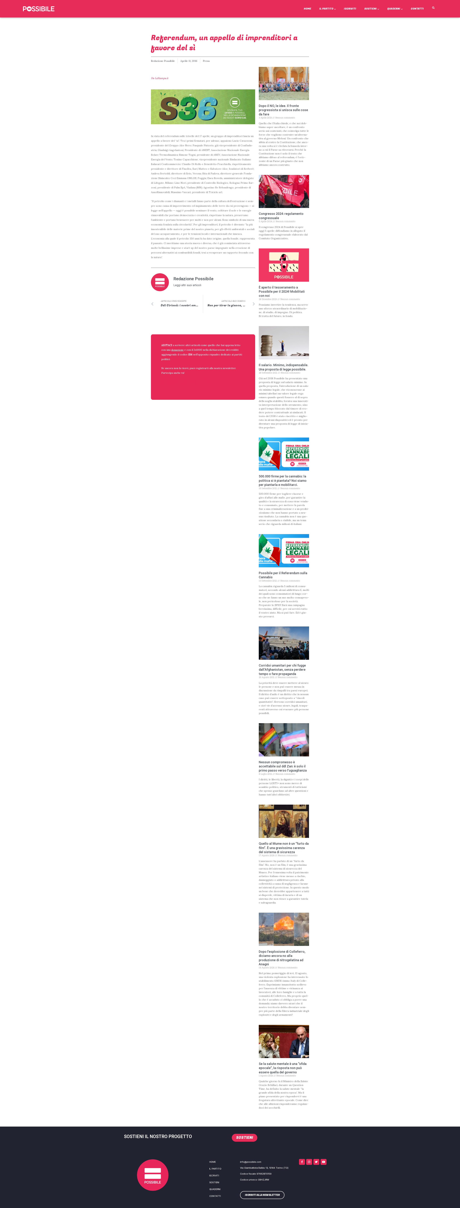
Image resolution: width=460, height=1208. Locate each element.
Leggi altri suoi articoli (187, 285)
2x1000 (198, 349)
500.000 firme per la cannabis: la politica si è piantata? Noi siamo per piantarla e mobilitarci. (283, 480)
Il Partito (326, 9)
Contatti (417, 9)
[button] (433, 8)
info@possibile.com (250, 1161)
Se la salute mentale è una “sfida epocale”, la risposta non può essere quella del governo (283, 1068)
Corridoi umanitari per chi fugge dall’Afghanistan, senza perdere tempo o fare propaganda (282, 670)
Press (206, 61)
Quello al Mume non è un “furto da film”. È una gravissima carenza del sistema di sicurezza (284, 848)
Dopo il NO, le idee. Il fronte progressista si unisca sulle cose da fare (283, 110)
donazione (177, 349)
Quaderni (393, 9)
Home (307, 9)
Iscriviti (350, 9)
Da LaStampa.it (159, 78)
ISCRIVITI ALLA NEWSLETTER (184, 382)
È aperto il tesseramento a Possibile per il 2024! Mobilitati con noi (282, 291)
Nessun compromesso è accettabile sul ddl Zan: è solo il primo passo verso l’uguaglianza (283, 766)
